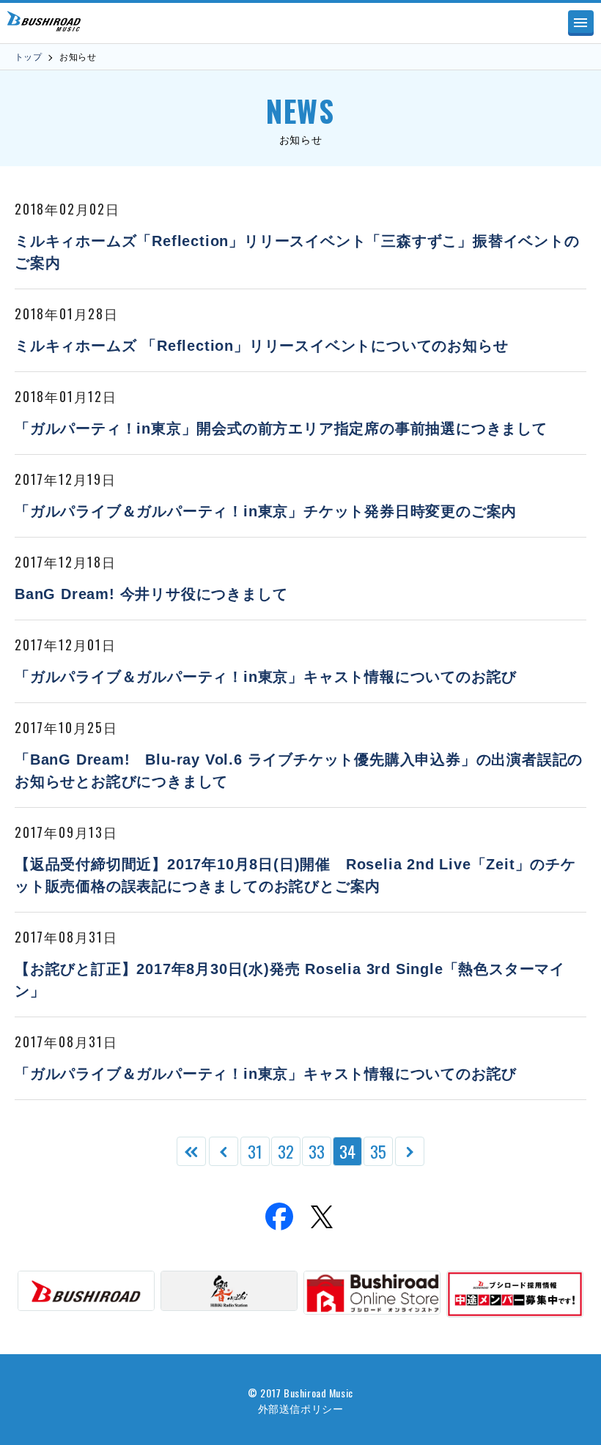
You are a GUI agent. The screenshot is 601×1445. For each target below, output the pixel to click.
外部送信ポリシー (300, 1408)
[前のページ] (223, 1151)
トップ (28, 57)
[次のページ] (409, 1151)
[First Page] (191, 1151)
